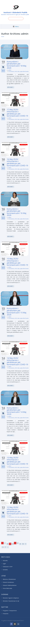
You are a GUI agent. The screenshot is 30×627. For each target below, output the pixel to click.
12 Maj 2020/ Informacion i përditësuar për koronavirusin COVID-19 (17, 510)
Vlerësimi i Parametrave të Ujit (11, 601)
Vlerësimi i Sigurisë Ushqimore (11, 598)
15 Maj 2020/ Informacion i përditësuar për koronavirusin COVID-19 (17, 261)
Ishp (18, 71)
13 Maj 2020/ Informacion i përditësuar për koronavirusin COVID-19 (17, 460)
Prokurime (5, 613)
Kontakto (5, 569)
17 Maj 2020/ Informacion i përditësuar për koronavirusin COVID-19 (17, 112)
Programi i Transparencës (10, 610)
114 (3, 547)
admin (9, 70)
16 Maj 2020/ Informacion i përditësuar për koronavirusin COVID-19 (17, 162)
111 (25, 544)
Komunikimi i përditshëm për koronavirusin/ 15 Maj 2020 (16, 311)
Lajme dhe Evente (24, 71)
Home (2, 36)
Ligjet (4, 563)
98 (7, 544)
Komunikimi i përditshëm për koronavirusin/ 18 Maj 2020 (16, 64)
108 (23, 544)
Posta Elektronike (7, 588)
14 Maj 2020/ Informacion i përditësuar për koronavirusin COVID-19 (17, 361)
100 (13, 544)
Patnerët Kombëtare (8, 582)
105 (20, 544)
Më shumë (10, 87)
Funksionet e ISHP (7, 566)
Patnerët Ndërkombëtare (9, 585)
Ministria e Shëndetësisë (9, 579)
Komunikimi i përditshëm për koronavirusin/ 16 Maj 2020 (16, 212)
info (16, 71)
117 (5, 547)
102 (17, 543)
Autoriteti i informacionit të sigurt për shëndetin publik (15, 14)
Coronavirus (11, 71)
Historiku (5, 560)
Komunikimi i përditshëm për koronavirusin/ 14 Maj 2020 (16, 410)
